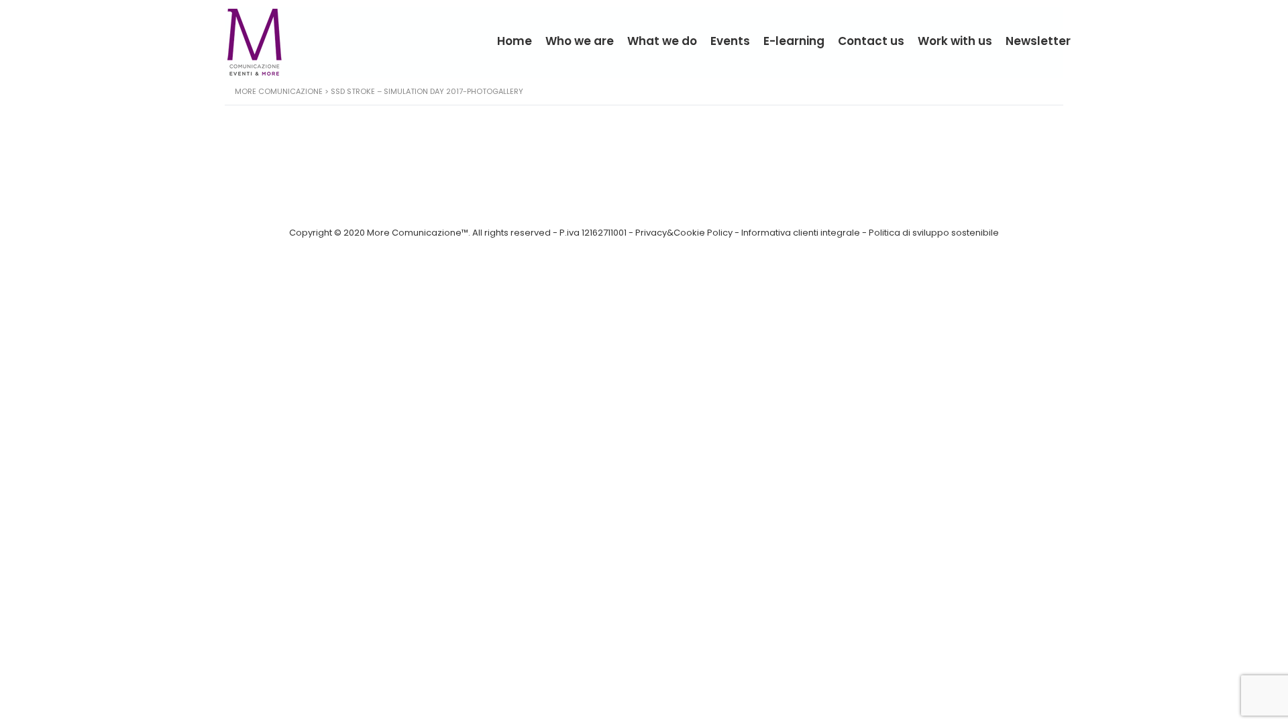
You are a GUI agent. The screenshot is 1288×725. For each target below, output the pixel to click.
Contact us (871, 41)
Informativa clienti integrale (800, 232)
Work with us (955, 41)
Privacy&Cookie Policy (684, 232)
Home (514, 41)
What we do (662, 41)
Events (730, 41)
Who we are (579, 41)
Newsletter (1038, 41)
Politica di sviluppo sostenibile (934, 232)
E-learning (793, 41)
